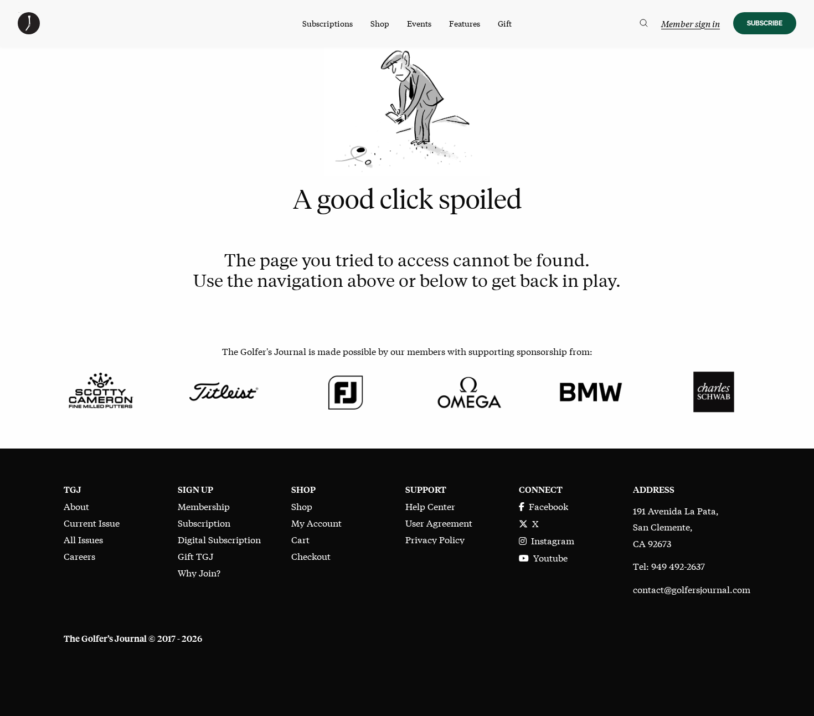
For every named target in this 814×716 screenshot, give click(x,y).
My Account (316, 522)
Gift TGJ (195, 555)
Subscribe (764, 23)
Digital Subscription (219, 539)
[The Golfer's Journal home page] (29, 30)
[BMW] (590, 390)
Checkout (311, 555)
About (76, 505)
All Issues (83, 539)
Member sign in (690, 23)
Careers (79, 555)
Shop (379, 23)
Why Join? (199, 572)
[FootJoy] (346, 390)
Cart (300, 539)
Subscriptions (327, 23)
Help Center (430, 505)
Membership (204, 505)
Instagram (550, 540)
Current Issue (92, 522)
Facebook (546, 505)
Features (464, 23)
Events (419, 23)
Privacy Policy (435, 539)
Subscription (204, 522)
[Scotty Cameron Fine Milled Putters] (100, 390)
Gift (505, 23)
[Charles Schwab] (713, 390)
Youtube (548, 557)
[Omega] (468, 390)
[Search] (644, 23)
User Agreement (438, 522)
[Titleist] (223, 390)
